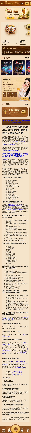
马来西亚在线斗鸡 (16, 374)
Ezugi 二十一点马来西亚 (18, 361)
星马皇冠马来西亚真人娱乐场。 (11, 150)
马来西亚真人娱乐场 (19, 141)
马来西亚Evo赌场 (20, 367)
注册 (27, 3)
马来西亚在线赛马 (16, 372)
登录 (22, 3)
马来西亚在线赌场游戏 (8, 144)
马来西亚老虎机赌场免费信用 (14, 209)
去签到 (24, 112)
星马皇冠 (5, 159)
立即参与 (24, 98)
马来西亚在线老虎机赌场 (15, 205)
